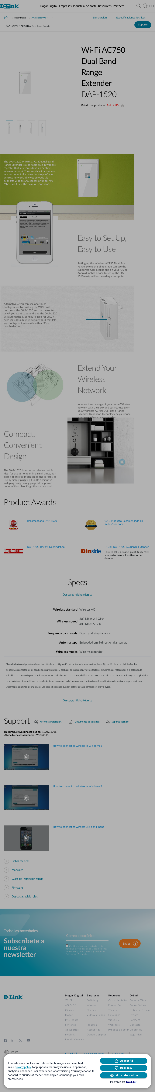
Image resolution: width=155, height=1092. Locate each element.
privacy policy (23, 1067)
